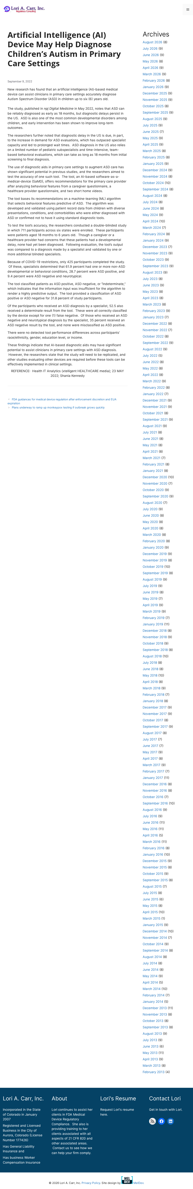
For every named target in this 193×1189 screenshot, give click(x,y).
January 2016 (153, 854)
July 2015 (150, 893)
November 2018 (155, 637)
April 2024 (150, 221)
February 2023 (154, 311)
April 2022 (150, 375)
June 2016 (151, 822)
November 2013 (155, 1014)
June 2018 (150, 669)
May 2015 (150, 906)
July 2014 (150, 963)
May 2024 (150, 215)
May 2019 (150, 599)
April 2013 (150, 1059)
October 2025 (153, 106)
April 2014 (150, 982)
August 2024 (152, 196)
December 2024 (155, 170)
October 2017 (153, 720)
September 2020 (155, 496)
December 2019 (155, 554)
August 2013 (152, 1033)
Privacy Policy (91, 1183)
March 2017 (151, 765)
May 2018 (150, 675)
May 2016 (150, 829)
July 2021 (150, 432)
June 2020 (151, 515)
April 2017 (150, 758)
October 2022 (153, 336)
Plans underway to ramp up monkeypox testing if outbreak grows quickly (58, 407)
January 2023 (153, 317)
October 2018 (153, 643)
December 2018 (155, 631)
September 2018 (155, 650)
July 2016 (150, 816)
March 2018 (151, 688)
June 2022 (151, 362)
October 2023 (153, 260)
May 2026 (150, 61)
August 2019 (152, 579)
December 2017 (155, 707)
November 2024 (155, 176)
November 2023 (155, 253)
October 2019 (153, 567)
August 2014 (152, 957)
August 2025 (152, 119)
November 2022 (155, 330)
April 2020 (150, 528)
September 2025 (155, 112)
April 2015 (150, 912)
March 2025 (152, 151)
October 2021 (153, 413)
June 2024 (151, 208)
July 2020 (150, 509)
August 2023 (152, 272)
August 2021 (152, 426)
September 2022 (155, 343)
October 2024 (153, 183)
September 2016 (155, 803)
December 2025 (155, 93)
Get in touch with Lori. (165, 1109)
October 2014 (153, 944)
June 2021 (150, 439)
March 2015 (151, 918)
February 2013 (154, 1072)
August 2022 (152, 349)
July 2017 (150, 739)
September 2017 (155, 726)
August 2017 (152, 733)
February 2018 (153, 694)
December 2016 (155, 784)
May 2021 (150, 445)
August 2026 (152, 42)
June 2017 (150, 746)
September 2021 (155, 419)
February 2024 (154, 234)
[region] (49, 1161)
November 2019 (155, 560)
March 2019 (152, 611)
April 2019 (150, 605)
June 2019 (151, 592)
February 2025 (154, 157)
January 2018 (153, 701)
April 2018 (150, 682)
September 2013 (155, 1027)
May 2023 (150, 291)
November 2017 (155, 714)
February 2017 (153, 771)
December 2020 (155, 477)
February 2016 (154, 848)
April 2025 (150, 144)
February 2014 (154, 995)
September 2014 (155, 950)
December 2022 (155, 323)
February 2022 (154, 387)
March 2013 (152, 1065)
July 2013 (150, 1040)
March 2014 (152, 989)
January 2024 (153, 240)
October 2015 (153, 874)
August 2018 (152, 656)
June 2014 (151, 970)
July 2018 (150, 662)
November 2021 (155, 407)
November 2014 (155, 938)
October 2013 (153, 1021)
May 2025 (150, 138)
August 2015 (152, 886)
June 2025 (151, 132)
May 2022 (150, 368)
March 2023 (152, 304)
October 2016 (153, 797)
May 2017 (150, 752)
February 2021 (153, 464)
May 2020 (150, 522)
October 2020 (153, 490)
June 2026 (151, 55)
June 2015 (150, 899)
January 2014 (153, 1002)
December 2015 (155, 861)
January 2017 (153, 778)
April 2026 (150, 68)
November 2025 (155, 100)
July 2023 (150, 279)
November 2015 (155, 867)
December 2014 (155, 931)
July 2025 (150, 125)
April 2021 (150, 451)
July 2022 (150, 355)
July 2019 (150, 586)
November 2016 (155, 790)
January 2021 (153, 471)
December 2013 (155, 1008)
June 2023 (151, 285)
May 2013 (150, 1053)
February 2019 (154, 618)
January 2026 (153, 87)
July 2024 (150, 202)
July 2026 (150, 48)
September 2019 (155, 573)
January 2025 (153, 164)
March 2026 (152, 74)
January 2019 (153, 624)
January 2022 (153, 394)
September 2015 (155, 880)
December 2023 (155, 247)
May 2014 (150, 976)
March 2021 (151, 458)
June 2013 (151, 1046)
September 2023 (155, 266)
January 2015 (153, 925)
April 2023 (150, 298)
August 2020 (152, 503)
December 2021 (155, 400)
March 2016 (152, 842)
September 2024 (155, 189)
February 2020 (154, 541)
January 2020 (153, 547)
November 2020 (155, 483)
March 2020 (152, 535)
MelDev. (138, 1183)
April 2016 (150, 835)
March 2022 (152, 381)
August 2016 (152, 810)
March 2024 (152, 228)
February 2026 (154, 80)
